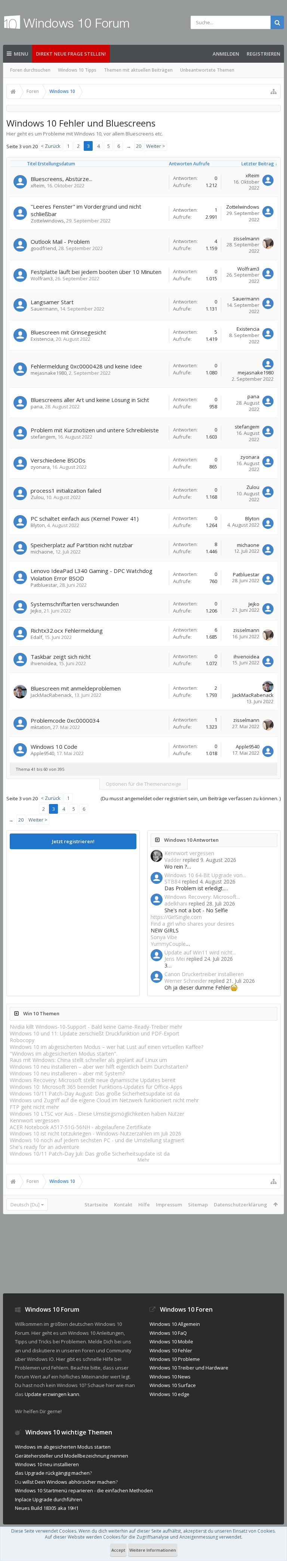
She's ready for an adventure (44, 1146)
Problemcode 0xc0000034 (65, 720)
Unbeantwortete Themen (207, 70)
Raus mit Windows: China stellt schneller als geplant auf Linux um (88, 1059)
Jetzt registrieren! (73, 841)
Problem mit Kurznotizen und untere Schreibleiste (95, 430)
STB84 (172, 881)
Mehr (143, 1160)
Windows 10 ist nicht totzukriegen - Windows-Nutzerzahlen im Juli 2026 (95, 1133)
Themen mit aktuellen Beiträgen (138, 70)
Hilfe (144, 1204)
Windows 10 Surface (172, 1385)
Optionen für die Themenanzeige (143, 783)
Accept (118, 1550)
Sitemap (198, 1204)
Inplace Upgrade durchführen (48, 1499)
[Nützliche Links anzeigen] (273, 91)
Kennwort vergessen (189, 853)
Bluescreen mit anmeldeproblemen (76, 688)
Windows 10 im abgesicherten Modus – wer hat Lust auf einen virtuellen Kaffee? (106, 1046)
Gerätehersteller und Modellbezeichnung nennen (71, 1455)
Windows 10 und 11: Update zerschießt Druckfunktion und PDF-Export (94, 1033)
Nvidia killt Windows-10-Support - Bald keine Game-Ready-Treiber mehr (96, 1026)
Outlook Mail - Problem (60, 241)
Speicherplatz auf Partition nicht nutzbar (82, 545)
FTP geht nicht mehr (34, 1106)
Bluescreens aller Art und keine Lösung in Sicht (90, 400)
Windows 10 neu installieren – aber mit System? (67, 1073)
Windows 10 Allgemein (174, 1324)
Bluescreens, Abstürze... (61, 179)
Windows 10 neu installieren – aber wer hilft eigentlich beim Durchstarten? (99, 1066)
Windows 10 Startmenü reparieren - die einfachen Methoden (84, 1490)
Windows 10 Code (54, 746)
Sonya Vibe (164, 937)
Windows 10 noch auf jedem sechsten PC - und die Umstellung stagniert (97, 1140)
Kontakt (123, 1204)
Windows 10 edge (169, 1394)
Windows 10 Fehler (170, 1350)
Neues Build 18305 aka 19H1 (46, 1508)
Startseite (96, 1204)
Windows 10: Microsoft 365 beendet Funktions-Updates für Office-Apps (96, 1086)
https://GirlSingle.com (176, 916)
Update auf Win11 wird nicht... (200, 952)
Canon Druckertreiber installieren (204, 974)
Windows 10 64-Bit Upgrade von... (205, 875)
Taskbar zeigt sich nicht (61, 656)
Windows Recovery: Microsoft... (202, 896)
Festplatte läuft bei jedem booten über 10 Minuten (96, 271)
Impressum (169, 1204)
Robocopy (22, 1040)
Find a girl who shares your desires (192, 923)
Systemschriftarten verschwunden (75, 604)
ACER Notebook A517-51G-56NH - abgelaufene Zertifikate (80, 1127)
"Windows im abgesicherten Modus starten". (63, 1053)
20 (138, 146)
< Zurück (51, 146)
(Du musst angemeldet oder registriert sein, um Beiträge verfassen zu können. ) (191, 798)
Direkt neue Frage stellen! (71, 53)
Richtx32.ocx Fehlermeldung (67, 630)
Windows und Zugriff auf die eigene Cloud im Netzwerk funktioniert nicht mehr (104, 1100)
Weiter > (155, 146)
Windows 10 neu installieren (47, 1464)
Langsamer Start (52, 302)
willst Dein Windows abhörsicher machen (68, 1482)
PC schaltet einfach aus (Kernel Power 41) (85, 518)
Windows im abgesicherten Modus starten (63, 1446)
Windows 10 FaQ (168, 1333)
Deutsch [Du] (25, 1204)
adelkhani (175, 903)
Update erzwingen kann (52, 1394)
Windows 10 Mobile (171, 1341)
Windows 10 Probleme (174, 1359)
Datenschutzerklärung (240, 1204)
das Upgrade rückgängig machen (52, 1473)
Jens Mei (174, 958)
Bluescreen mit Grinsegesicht (68, 332)
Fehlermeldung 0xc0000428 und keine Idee (86, 366)
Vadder (172, 859)
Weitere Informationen (152, 1550)
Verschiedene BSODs (58, 460)
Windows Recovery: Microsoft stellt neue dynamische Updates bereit (93, 1080)
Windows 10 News (170, 1376)
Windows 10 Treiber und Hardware (188, 1367)
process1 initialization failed (66, 490)
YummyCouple (168, 943)
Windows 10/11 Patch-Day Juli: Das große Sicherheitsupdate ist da (90, 1153)
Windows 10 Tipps (77, 70)
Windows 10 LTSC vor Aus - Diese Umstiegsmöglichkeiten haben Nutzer (97, 1113)
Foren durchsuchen (30, 70)
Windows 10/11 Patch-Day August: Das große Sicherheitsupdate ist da (95, 1093)
